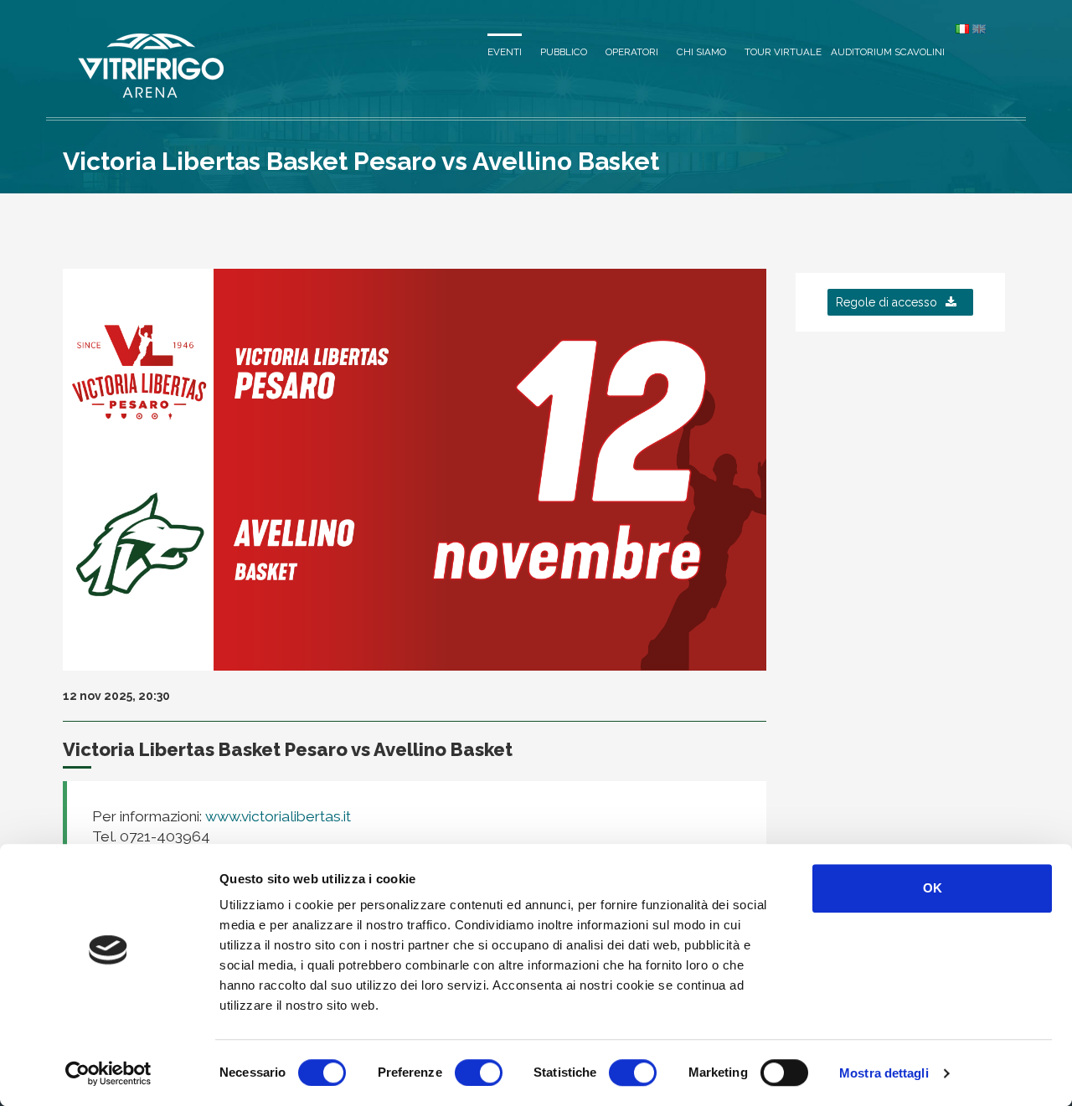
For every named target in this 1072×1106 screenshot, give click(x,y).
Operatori (632, 52)
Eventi (504, 52)
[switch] (478, 1072)
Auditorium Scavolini (888, 52)
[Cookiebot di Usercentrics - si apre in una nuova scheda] (108, 1073)
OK (932, 888)
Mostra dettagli (884, 1073)
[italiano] (962, 28)
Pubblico (563, 52)
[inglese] (979, 28)
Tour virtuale (783, 52)
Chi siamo (701, 52)
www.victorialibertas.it (276, 816)
